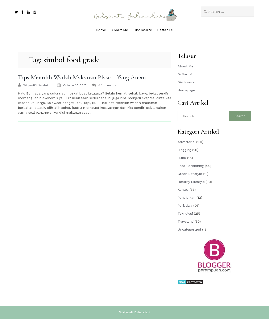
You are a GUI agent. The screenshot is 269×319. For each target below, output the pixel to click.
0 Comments (107, 85)
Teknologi (185, 213)
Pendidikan (186, 198)
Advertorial (186, 142)
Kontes (183, 190)
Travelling (186, 221)
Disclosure (142, 30)
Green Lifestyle (190, 174)
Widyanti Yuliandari (134, 312)
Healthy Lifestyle (191, 182)
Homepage (186, 90)
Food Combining (191, 166)
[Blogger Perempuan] (214, 255)
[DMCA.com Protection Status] (190, 282)
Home (101, 30)
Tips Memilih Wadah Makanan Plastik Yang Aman (82, 77)
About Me (119, 30)
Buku (182, 158)
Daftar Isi (165, 30)
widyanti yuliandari (35, 85)
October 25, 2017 (74, 85)
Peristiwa (185, 205)
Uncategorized (189, 229)
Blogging (184, 150)
